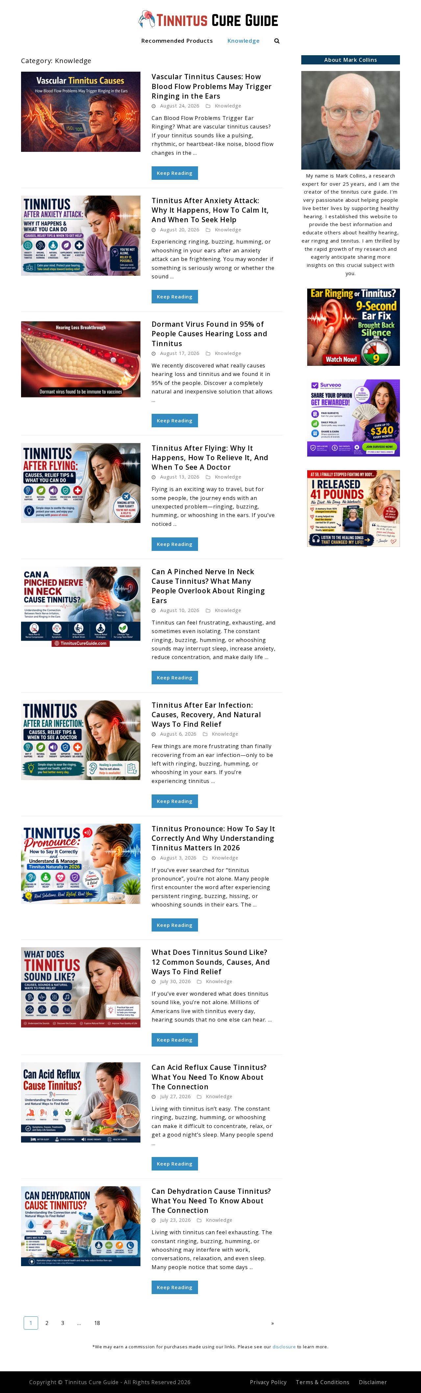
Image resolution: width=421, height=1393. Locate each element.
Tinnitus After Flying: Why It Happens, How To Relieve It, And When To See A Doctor (210, 457)
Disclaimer (373, 1382)
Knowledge (243, 40)
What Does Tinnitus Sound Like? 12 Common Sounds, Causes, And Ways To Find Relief (211, 962)
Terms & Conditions (322, 1382)
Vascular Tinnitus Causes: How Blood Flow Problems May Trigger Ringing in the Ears (212, 86)
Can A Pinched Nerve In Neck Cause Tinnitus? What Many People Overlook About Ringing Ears (208, 586)
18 (100, 1323)
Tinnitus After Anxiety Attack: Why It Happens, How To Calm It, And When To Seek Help (210, 210)
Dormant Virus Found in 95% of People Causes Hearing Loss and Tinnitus (209, 333)
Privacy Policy (268, 1382)
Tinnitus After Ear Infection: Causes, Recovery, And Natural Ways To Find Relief (206, 714)
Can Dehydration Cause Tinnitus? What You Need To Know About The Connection (211, 1201)
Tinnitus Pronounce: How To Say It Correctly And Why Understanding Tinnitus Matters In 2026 (213, 838)
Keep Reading (175, 173)
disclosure (284, 1347)
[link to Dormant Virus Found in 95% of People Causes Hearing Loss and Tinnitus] (80, 359)
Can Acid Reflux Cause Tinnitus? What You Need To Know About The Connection (209, 1077)
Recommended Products (177, 40)
